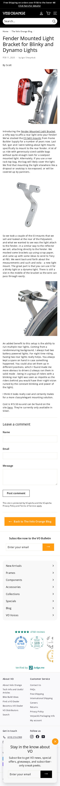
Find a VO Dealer (11, 701)
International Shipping (41, 698)
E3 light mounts (32, 138)
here (10, 407)
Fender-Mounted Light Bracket (38, 131)
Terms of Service (28, 505)
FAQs (32, 689)
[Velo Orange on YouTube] (43, 736)
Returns (34, 707)
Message (8, 465)
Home (5, 31)
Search (6, 714)
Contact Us (35, 685)
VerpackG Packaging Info (42, 715)
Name (6, 432)
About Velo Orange (12, 685)
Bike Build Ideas (11, 696)
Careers (34, 702)
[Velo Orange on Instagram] (31, 736)
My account (36, 720)
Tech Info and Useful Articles (13, 691)
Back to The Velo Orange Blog (32, 521)
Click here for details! (29, 5)
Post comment (16, 493)
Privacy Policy (9, 505)
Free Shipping (37, 693)
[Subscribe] (48, 547)
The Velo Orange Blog (22, 31)
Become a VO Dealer (13, 705)
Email (6, 448)
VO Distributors (10, 710)
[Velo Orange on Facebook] (37, 736)
